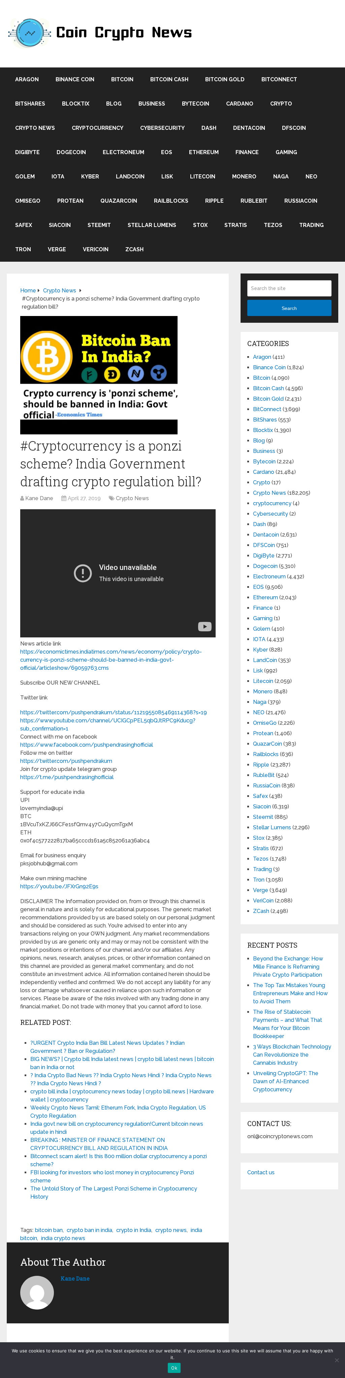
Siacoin (60, 225)
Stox (200, 225)
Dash (208, 128)
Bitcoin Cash (169, 79)
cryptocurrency (97, 128)
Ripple (214, 201)
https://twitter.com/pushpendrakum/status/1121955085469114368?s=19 (113, 712)
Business (151, 104)
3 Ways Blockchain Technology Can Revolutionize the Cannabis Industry (292, 1054)
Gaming (286, 152)
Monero (244, 176)
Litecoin (202, 176)
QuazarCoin (118, 201)
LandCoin (130, 176)
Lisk (167, 176)
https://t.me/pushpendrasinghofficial (67, 777)
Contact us (261, 1172)
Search (289, 308)
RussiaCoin (300, 201)
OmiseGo (27, 201)
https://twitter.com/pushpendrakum (66, 761)
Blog (114, 104)
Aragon (27, 79)
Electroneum (123, 152)
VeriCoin (95, 249)
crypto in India (133, 1230)
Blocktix (75, 104)
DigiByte (27, 152)
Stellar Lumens (152, 225)
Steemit (99, 225)
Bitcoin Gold (225, 79)
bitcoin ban (49, 1230)
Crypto (281, 104)
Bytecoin (195, 104)
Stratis (235, 225)
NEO (311, 176)
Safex (23, 225)
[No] (336, 1360)
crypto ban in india (89, 1230)
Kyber (90, 176)
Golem (25, 176)
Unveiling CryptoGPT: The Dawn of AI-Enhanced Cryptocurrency (285, 1081)
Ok (174, 1368)
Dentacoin (249, 128)
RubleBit (254, 201)
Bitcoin (122, 79)
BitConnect (279, 79)
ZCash (134, 249)
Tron (23, 249)
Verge (57, 249)
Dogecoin (71, 152)
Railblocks (171, 201)
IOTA (58, 176)
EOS (166, 152)
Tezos (273, 225)
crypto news (171, 1230)
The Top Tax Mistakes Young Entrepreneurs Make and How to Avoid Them (290, 993)
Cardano (239, 104)
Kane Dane (39, 498)
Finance (247, 152)
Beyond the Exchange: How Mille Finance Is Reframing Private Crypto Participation (288, 966)
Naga (281, 176)
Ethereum (204, 152)
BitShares (30, 104)
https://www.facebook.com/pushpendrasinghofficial (86, 745)
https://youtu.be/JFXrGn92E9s (59, 886)
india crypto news (63, 1238)
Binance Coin (75, 79)
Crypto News (35, 128)
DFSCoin (294, 128)
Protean (70, 201)
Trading (311, 225)
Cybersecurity (162, 128)
